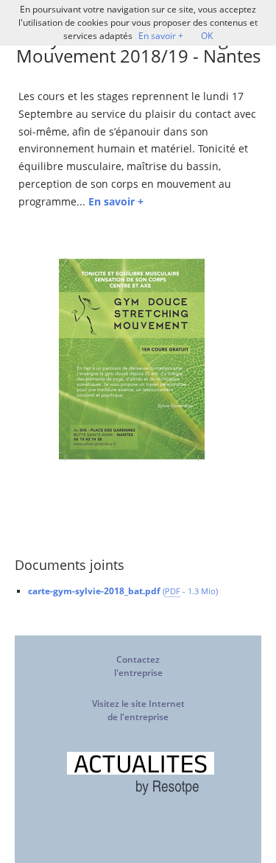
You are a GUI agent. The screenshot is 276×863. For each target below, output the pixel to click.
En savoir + (160, 35)
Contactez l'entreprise (138, 666)
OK (207, 35)
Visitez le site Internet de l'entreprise (138, 710)
